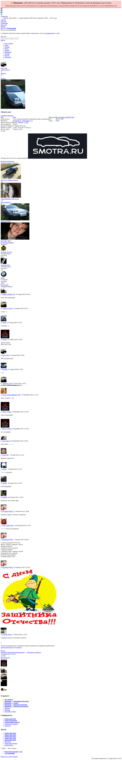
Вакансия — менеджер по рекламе (16, 706)
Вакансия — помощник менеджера (17, 701)
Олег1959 (5, 455)
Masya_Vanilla (6, 412)
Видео (7, 48)
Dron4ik (4, 634)
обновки (3, 221)
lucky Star (5, 441)
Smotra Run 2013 (10, 735)
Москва (20, 122)
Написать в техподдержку (9, 756)
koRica (4, 469)
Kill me (4, 339)
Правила (7, 708)
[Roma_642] (3, 66)
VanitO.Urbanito (7, 294)
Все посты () (5, 657)
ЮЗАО (11, 511)
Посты (3, 651)
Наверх (3, 26)
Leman (4, 322)
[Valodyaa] (3, 307)
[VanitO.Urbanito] (3, 292)
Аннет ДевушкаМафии (9, 395)
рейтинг (3, 73)
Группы (3, 244)
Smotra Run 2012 (10, 736)
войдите (19, 647)
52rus (12, 525)
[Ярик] (4, 666)
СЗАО (26, 122)
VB (14, 294)
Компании (8, 52)
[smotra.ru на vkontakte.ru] (1, 11)
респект (3, 78)
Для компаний (10, 753)
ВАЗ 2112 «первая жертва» (9, 180)
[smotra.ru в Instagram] (4, 16)
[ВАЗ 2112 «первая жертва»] (11, 178)
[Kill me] (5, 338)
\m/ (10, 441)
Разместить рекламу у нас (13, 751)
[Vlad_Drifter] (3, 524)
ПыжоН (4, 369)
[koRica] (3, 467)
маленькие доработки (34, 652)
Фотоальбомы (5, 202)
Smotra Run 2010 (10, 740)
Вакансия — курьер (11, 703)
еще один (4, 241)
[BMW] (3, 276)
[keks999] (3, 495)
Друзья (3, 659)
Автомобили (17, 121)
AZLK (10, 308)
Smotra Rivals (9, 745)
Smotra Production (11, 720)
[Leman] (3, 321)
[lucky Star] (3, 439)
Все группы (4, 285)
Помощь (7, 710)
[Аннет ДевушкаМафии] (3, 393)
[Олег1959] (3, 453)
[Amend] (3, 481)
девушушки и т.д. (27, 121)
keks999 (4, 497)
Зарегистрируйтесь (7, 647)
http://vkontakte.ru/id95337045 (65, 117)
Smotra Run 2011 (10, 738)
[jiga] (4, 692)
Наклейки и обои (10, 711)
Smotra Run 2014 (10, 733)
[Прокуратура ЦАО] (4, 685)
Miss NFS (8, 742)
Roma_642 (4, 68)
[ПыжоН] (3, 367)
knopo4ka (5, 511)
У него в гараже (6, 163)
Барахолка (8, 57)
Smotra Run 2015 (10, 719)
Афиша (7, 50)
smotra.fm (8, 726)
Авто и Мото (9, 43)
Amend (4, 483)
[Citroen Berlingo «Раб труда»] (11, 197)
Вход (2, 28)
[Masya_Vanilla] (5, 410)
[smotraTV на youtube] (1, 9)
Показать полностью (7, 161)
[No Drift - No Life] (3, 250)
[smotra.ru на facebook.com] (1, 13)
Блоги (6, 45)
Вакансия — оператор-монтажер (16, 705)
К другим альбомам (7, 242)
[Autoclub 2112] (3, 263)
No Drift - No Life (6, 252)
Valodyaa (5, 308)
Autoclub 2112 (5, 265)
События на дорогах (11, 724)
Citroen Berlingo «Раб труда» (10, 199)
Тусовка (7, 54)
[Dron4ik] (3, 633)
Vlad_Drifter (6, 525)
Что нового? (9, 699)
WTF (19, 395)
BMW (3, 278)
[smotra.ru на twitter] (1, 14)
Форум (7, 55)
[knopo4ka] (3, 509)
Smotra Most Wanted (11, 743)
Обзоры (7, 47)
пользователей (49, 33)
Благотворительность (12, 722)
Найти (3, 40)
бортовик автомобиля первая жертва (13, 652)
